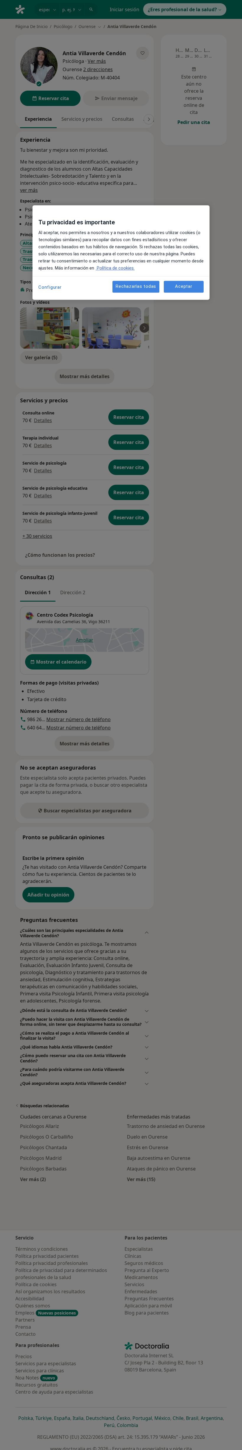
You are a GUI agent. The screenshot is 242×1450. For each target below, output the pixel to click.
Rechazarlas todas (136, 286)
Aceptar (183, 286)
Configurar (50, 287)
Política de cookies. (115, 268)
